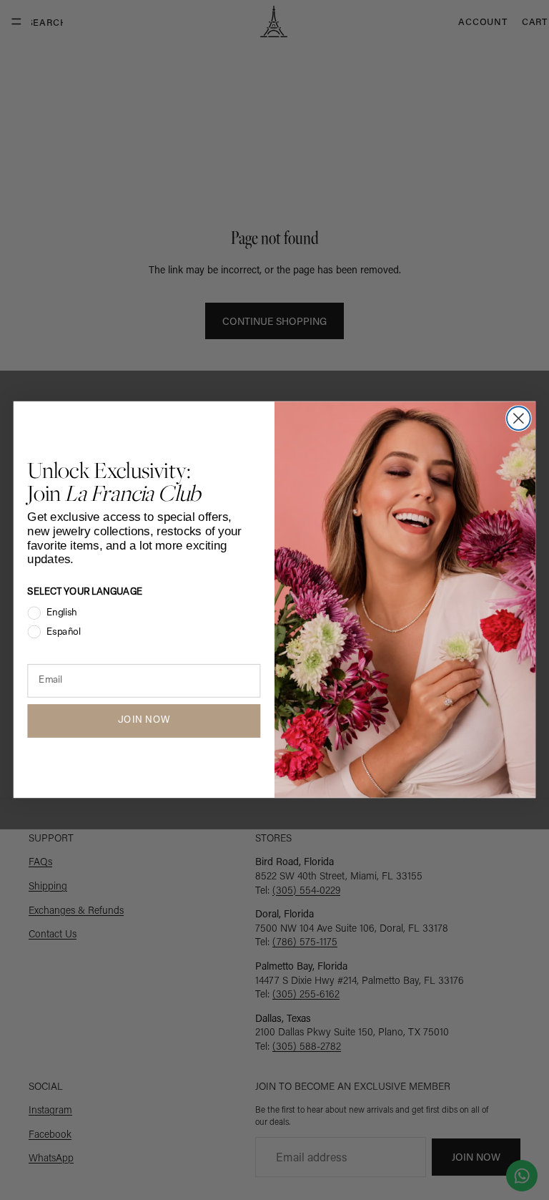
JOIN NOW (144, 721)
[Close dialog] (518, 419)
